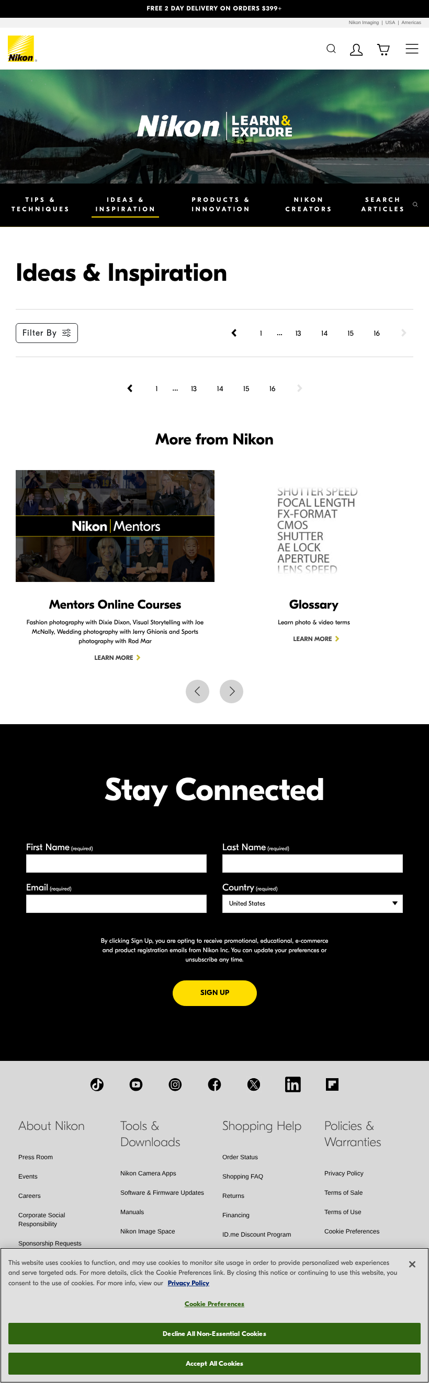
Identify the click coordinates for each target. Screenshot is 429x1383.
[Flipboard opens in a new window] (332, 1084)
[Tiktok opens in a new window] (97, 1084)
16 (377, 333)
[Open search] (331, 48)
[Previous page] (234, 333)
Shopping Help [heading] (261, 1126)
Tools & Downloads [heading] (150, 1134)
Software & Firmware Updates (162, 1192)
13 (298, 333)
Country (249, 887)
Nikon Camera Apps (148, 1173)
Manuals (132, 1212)
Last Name (255, 847)
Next (231, 691)
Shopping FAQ (242, 1176)
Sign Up (228, 992)
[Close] (412, 1264)
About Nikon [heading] (51, 1126)
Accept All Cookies (214, 1363)
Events (28, 1176)
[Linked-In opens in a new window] (293, 1084)
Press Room (35, 1157)
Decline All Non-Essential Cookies (214, 1334)
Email (49, 887)
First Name (59, 847)
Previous (197, 691)
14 (324, 333)
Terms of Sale (343, 1192)
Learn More (114, 658)
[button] (32, 9)
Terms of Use (343, 1212)
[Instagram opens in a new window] (175, 1084)
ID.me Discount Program (256, 1234)
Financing (236, 1215)
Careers (29, 1195)
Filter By (39, 333)
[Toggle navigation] (412, 48)
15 (350, 333)
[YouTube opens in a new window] (136, 1084)
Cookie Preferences (351, 1231)
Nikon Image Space (147, 1231)
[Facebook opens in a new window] (214, 1084)
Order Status (240, 1157)
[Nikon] (23, 49)
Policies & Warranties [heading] (352, 1134)
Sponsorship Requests (50, 1243)
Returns (233, 1195)
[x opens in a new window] (254, 1084)
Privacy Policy (344, 1173)
